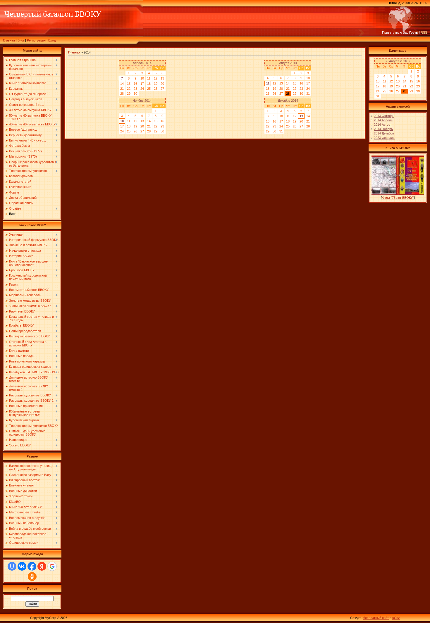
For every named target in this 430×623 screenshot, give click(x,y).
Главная (9, 40)
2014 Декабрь (384, 133)
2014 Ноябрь (383, 129)
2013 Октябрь (384, 116)
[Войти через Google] (52, 566)
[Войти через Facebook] (31, 566)
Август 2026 (398, 61)
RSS (424, 32)
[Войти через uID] (12, 566)
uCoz (396, 617)
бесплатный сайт (376, 617)
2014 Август (383, 124)
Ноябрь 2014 (142, 100)
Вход (52, 40)
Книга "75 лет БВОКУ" (398, 197)
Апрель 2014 (142, 63)
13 (301, 116)
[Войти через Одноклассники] (32, 576)
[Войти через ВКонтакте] (22, 566)
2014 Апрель (383, 120)
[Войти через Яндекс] (41, 566)
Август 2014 (288, 63)
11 (267, 83)
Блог (21, 40)
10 (122, 121)
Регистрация (36, 40)
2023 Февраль (384, 137)
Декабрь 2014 (288, 100)
